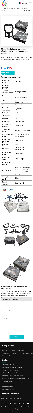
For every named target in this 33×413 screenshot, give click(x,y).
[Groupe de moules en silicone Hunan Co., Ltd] (6, 3)
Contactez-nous (28, 353)
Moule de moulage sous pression (13, 367)
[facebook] (6, 403)
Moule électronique (9, 389)
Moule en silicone (8, 364)
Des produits (12, 8)
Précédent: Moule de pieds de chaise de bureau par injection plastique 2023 (14, 287)
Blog (14, 353)
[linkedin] (19, 403)
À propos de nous (18, 350)
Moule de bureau (8, 384)
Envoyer (16, 337)
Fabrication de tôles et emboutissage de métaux (17, 378)
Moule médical (7, 381)
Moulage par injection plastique (13, 375)
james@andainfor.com (18, 411)
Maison (4, 8)
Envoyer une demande (5, 73)
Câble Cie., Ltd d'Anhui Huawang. (11, 398)
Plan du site (6, 356)
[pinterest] (14, 403)
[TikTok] (23, 403)
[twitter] (10, 403)
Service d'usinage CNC (10, 373)
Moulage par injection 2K (11, 370)
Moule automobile (8, 386)
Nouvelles (6, 353)
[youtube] (28, 403)
